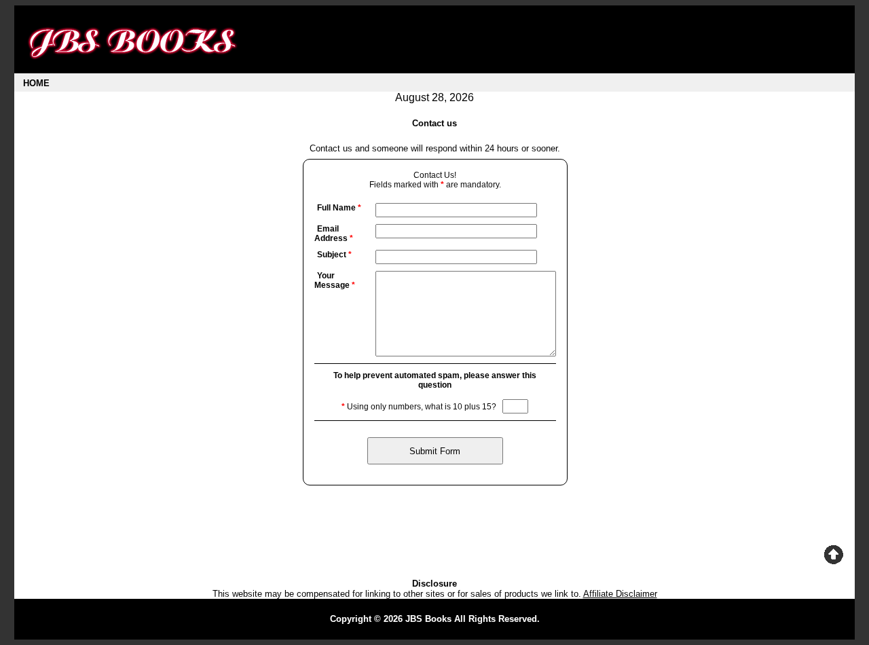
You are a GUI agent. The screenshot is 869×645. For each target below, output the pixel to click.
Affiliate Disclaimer (620, 594)
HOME (36, 83)
